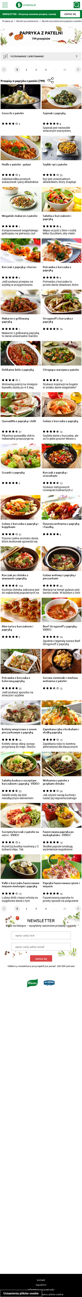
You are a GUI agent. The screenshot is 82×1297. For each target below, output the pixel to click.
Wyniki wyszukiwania (27, 21)
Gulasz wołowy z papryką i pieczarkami (59, 577)
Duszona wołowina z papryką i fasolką (61, 525)
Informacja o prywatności (41, 1289)
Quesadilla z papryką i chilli (19, 421)
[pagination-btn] (78, 70)
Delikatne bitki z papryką (18, 369)
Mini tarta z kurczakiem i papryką (17, 628)
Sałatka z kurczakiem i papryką (57, 217)
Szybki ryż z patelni (55, 164)
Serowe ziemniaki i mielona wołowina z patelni (60, 679)
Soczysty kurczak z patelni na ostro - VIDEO (20, 833)
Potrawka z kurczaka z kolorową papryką (16, 679)
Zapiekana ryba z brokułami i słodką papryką (61, 731)
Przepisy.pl (7, 21)
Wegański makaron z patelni (19, 216)
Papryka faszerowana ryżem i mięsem (61, 884)
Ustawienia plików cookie (21, 1293)
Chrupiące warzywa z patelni (61, 369)
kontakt (41, 1279)
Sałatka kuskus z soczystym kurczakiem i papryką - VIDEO (20, 782)
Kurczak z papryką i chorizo (19, 267)
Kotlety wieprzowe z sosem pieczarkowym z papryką (19, 731)
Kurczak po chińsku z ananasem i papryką (15, 577)
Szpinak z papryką (54, 113)
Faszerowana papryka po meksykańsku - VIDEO (58, 833)
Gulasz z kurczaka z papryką (60, 421)
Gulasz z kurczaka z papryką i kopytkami (20, 525)
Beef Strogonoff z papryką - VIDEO (60, 628)
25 (64, 69)
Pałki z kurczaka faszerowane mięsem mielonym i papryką (20, 884)
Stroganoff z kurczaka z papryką (58, 320)
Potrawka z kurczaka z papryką (57, 268)
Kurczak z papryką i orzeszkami (55, 474)
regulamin (41, 1284)
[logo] (26, 5)
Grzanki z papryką (13, 472)
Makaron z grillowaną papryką (15, 320)
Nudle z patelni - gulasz (16, 164)
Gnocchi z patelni (13, 113)
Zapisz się (41, 959)
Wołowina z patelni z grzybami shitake (56, 782)
